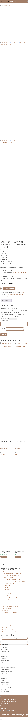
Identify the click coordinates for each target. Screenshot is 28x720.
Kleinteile (4, 618)
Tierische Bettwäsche (9, 599)
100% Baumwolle (9, 583)
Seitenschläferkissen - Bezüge (11, 597)
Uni (4, 689)
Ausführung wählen (4, 448)
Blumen (2, 296)
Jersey (6, 587)
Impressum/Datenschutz (7, 707)
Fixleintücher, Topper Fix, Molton (10, 606)
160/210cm (5, 647)
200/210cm (16, 294)
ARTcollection (8, 585)
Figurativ (5, 665)
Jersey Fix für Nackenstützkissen (11, 575)
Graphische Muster (8, 671)
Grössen (2, 283)
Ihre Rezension (5, 320)
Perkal (4, 680)
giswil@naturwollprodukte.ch (8, 705)
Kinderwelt (4, 614)
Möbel (3, 620)
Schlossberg (7, 596)
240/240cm (22, 294)
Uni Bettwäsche (7, 601)
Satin (23, 292)
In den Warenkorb (9, 288)
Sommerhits (5, 628)
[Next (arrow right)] (1, 719)
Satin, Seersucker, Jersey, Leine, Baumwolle (14, 581)
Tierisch (5, 684)
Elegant (5, 660)
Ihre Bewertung (4, 318)
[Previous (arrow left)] (0, 719)
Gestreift (5, 669)
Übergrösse (8, 296)
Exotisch (5, 663)
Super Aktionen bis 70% (8, 629)
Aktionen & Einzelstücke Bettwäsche (12, 573)
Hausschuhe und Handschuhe (9, 612)
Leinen (7, 589)
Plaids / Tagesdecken (7, 626)
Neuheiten (4, 622)
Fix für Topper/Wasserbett (9, 667)
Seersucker (8, 593)
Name (2, 328)
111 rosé (22, 272)
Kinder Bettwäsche (8, 577)
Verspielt (13, 296)
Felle (3, 604)
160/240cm (10, 294)
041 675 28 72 (4, 703)
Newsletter (3, 708)
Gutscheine (5, 610)
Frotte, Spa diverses (7, 608)
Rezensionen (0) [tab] (6, 300)
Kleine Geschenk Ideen (7, 616)
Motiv (4, 678)
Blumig (4, 658)
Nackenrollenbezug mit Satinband (12, 579)
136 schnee (16, 272)
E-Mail (2, 331)
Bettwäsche (5, 571)
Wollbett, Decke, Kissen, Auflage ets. (11, 631)
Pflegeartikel (5, 624)
